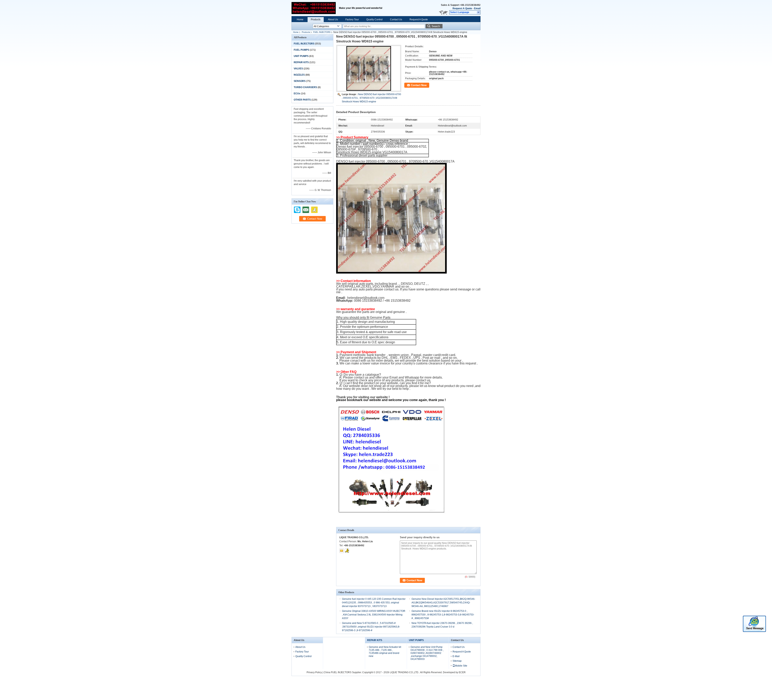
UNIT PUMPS (301, 56)
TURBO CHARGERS (305, 87)
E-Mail (456, 656)
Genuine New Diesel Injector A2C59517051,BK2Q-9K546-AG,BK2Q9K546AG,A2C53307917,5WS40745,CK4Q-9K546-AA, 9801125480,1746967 (443, 603)
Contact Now (419, 85)
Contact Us (396, 19)
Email (477, 8)
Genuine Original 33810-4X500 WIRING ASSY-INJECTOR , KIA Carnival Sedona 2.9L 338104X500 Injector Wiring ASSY (373, 615)
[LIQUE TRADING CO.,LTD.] (478, 12)
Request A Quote (462, 8)
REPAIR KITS (301, 62)
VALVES (298, 68)
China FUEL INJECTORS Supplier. (343, 672)
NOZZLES (299, 74)
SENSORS (300, 81)
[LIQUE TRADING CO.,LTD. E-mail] (341, 550)
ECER (462, 672)
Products (315, 19)
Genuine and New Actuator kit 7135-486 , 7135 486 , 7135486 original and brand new (385, 651)
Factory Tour (352, 19)
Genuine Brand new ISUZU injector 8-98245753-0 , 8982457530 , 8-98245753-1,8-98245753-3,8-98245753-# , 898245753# (443, 615)
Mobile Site (461, 665)
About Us (333, 19)
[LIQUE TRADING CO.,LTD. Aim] (347, 550)
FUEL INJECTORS (322, 32)
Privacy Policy (314, 672)
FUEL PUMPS (301, 49)
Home (300, 19)
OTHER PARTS (302, 99)
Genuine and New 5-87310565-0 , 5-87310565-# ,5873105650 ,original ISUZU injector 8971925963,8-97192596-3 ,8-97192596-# (371, 627)
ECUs (297, 93)
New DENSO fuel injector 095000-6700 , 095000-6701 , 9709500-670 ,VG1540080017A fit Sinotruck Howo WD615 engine (371, 98)
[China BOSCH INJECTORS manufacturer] (314, 8)
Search (436, 26)
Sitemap (457, 661)
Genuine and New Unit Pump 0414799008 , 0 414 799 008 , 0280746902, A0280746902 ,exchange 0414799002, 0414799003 (427, 653)
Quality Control (374, 19)
